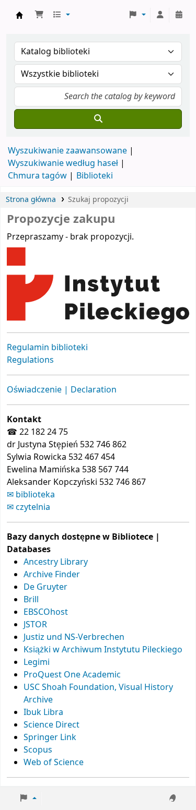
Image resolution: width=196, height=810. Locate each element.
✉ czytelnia (28, 507)
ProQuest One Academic (72, 675)
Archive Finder (52, 574)
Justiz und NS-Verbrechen (74, 637)
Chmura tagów (37, 176)
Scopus (38, 750)
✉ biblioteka (31, 495)
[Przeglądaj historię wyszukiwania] (179, 15)
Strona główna (31, 199)
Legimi (37, 662)
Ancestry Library (56, 562)
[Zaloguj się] (160, 15)
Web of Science (54, 762)
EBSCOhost (46, 612)
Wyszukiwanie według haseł (63, 163)
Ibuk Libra (43, 712)
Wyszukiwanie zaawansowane (67, 151)
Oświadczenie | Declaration (62, 390)
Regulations (30, 360)
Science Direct (51, 725)
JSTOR (35, 624)
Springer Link (50, 737)
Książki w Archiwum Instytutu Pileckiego (103, 650)
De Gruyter (45, 587)
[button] (39, 15)
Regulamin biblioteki (47, 347)
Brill (31, 599)
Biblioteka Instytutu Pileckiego (19, 15)
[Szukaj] (98, 119)
